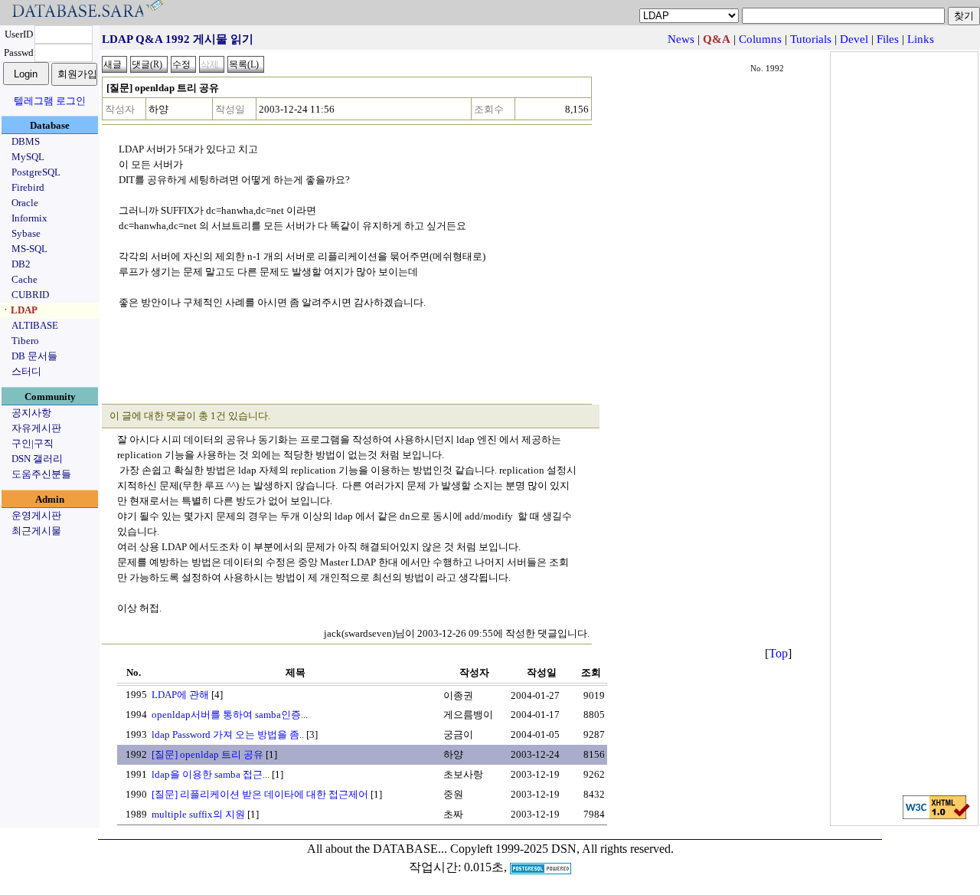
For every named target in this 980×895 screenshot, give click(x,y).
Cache (24, 279)
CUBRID (30, 294)
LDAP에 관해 (180, 694)
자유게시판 (36, 428)
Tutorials (810, 39)
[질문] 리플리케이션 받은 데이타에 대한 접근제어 (260, 794)
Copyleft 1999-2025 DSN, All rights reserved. (562, 848)
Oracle (24, 202)
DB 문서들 (34, 356)
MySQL (27, 156)
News (681, 39)
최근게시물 (36, 530)
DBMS (25, 141)
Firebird (27, 187)
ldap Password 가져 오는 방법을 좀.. (228, 734)
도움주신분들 (41, 474)
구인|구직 (32, 443)
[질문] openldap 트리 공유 (207, 754)
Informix (29, 218)
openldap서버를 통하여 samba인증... (230, 714)
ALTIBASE (34, 325)
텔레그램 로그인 (50, 101)
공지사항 (31, 412)
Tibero (25, 340)
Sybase (26, 233)
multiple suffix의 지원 (198, 814)
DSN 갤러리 (37, 458)
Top (778, 653)
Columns (760, 39)
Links (920, 39)
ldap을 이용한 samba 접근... (211, 774)
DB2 (21, 264)
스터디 (26, 371)
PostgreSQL (35, 172)
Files (888, 39)
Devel (854, 39)
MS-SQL (29, 248)
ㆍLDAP (19, 310)
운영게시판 (36, 515)
